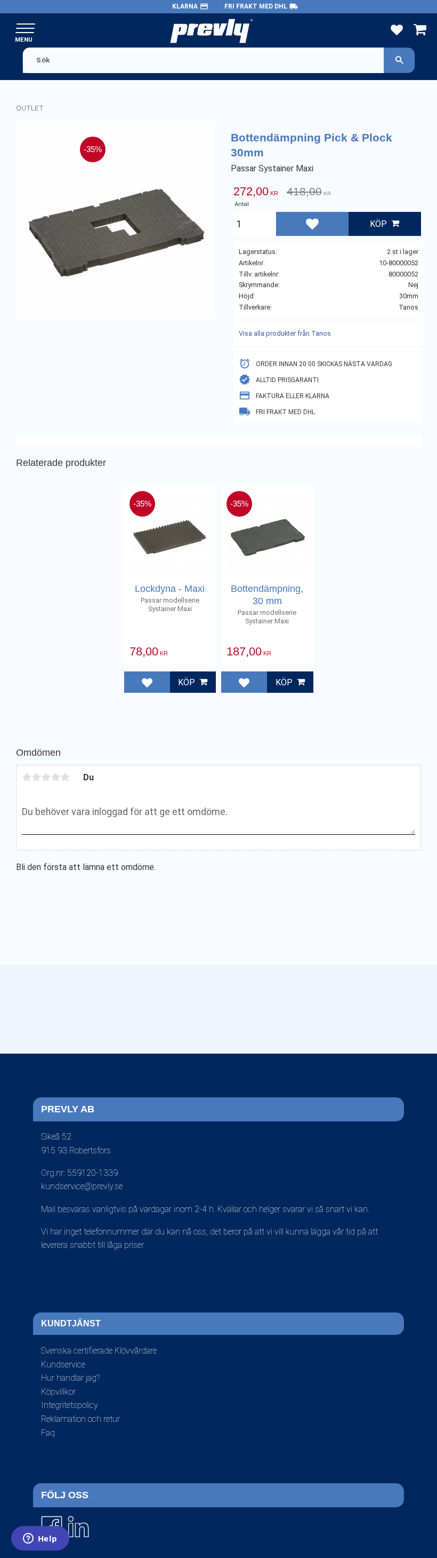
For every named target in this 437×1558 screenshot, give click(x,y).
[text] (255, 193)
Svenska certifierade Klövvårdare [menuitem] (99, 1351)
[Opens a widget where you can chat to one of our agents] (40, 1539)
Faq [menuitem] (48, 1433)
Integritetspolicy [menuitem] (69, 1405)
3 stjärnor (46, 777)
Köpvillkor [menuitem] (58, 1392)
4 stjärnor (55, 777)
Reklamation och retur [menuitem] (80, 1419)
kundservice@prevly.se (82, 1186)
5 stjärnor (65, 777)
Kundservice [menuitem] (63, 1364)
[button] (25, 29)
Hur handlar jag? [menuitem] (70, 1378)
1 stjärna (26, 777)
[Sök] (399, 60)
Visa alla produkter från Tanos (285, 333)
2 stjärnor (36, 777)
